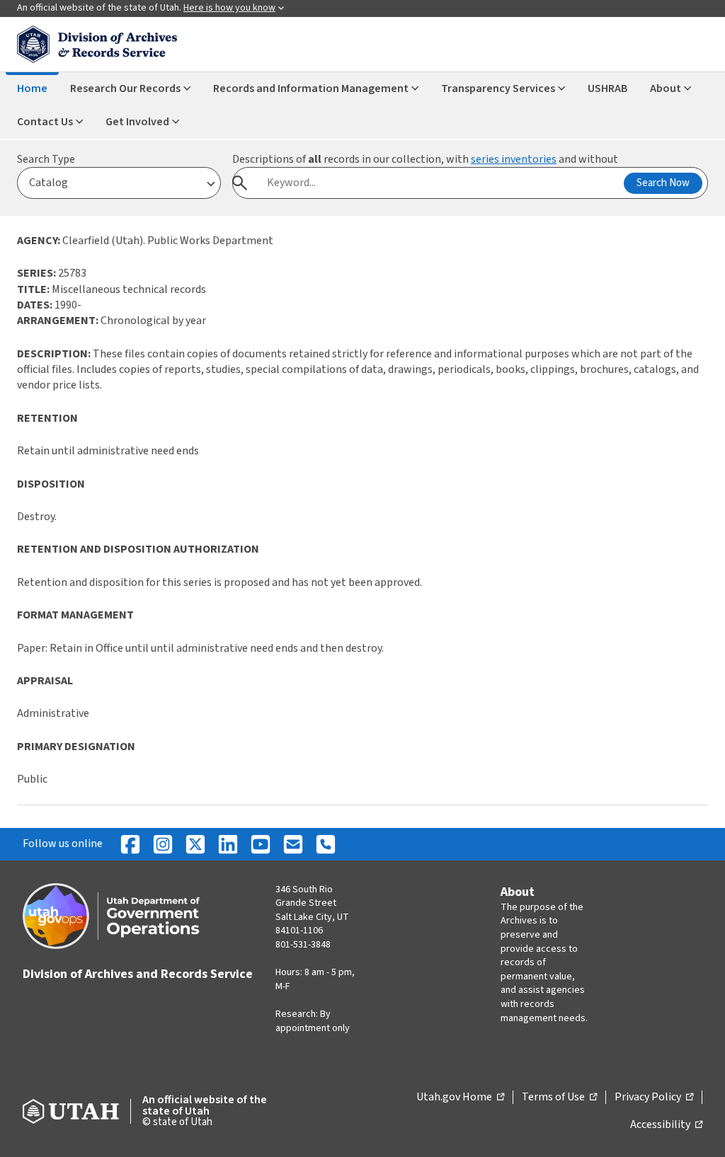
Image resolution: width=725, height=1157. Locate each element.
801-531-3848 (303, 945)
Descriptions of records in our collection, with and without (425, 159)
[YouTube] (260, 844)
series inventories (513, 159)
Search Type (46, 159)
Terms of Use (559, 1097)
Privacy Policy (654, 1097)
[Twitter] (195, 844)
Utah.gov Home (460, 1097)
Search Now (663, 182)
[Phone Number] (325, 844)
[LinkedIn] (228, 844)
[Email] (293, 844)
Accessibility (666, 1125)
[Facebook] (130, 844)
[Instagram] (163, 844)
